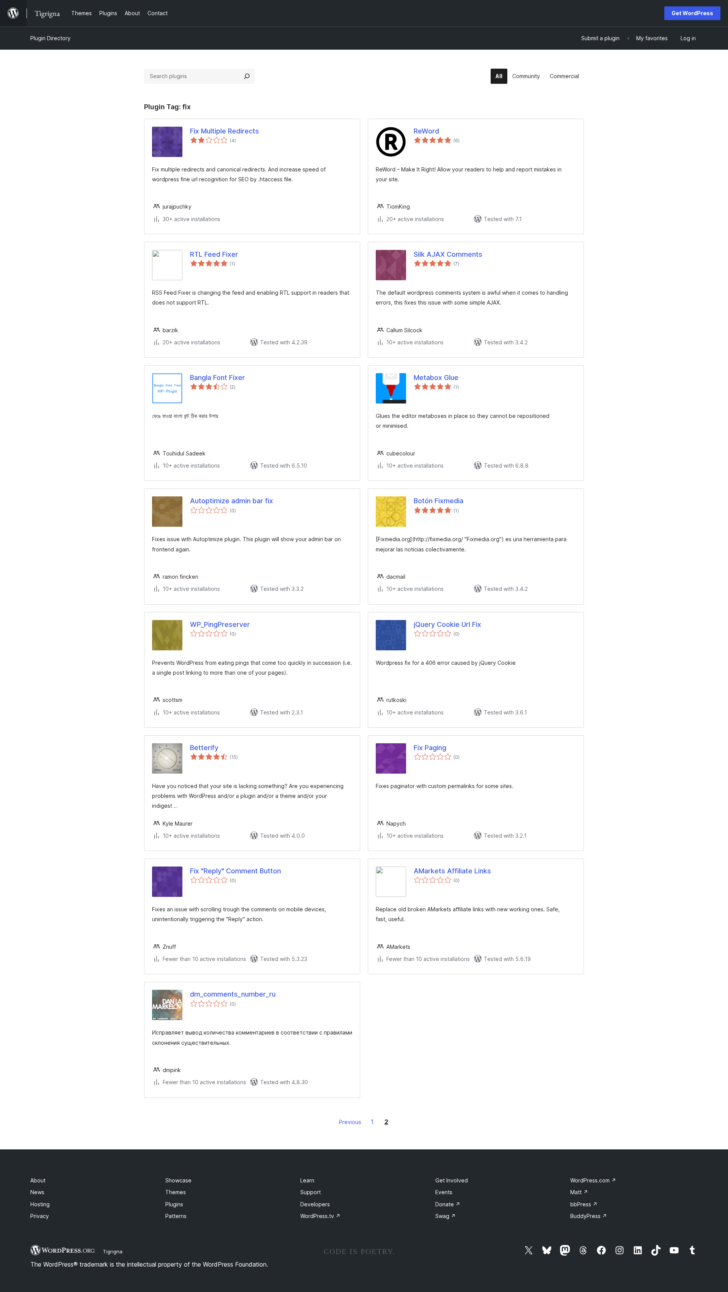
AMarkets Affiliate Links (452, 871)
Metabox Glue (436, 377)
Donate (447, 1204)
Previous (350, 1122)
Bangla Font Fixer (217, 377)
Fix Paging (430, 748)
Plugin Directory (50, 38)
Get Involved (451, 1180)
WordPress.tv (320, 1216)
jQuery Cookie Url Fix (447, 624)
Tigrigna (112, 1251)
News (37, 1192)
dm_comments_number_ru (233, 994)
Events (443, 1192)
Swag (445, 1216)
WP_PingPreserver (220, 624)
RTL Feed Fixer (214, 254)
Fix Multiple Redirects (224, 131)
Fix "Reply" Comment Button (235, 871)
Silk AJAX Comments (448, 254)
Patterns (176, 1216)
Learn (307, 1180)
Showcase (178, 1180)
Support (310, 1192)
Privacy (39, 1216)
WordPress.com (593, 1180)
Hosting (40, 1204)
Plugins (174, 1204)
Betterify (204, 748)
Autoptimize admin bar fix (231, 501)
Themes (175, 1192)
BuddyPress (588, 1216)
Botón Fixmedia (438, 501)
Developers (315, 1204)
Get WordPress (692, 13)
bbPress (584, 1204)
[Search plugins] (246, 76)
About (38, 1180)
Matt (579, 1192)
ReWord (426, 131)
